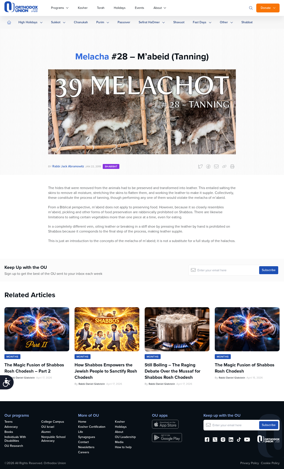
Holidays (120, 8)
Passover (124, 22)
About (158, 8)
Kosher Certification (91, 427)
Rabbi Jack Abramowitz (68, 166)
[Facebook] (208, 166)
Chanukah (81, 22)
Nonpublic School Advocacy (53, 439)
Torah (101, 8)
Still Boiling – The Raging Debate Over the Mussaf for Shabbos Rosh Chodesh (172, 371)
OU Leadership (125, 437)
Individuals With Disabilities (15, 439)
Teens (8, 422)
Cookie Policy (270, 463)
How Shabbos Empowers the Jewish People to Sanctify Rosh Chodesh (106, 371)
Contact (83, 442)
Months (12, 357)
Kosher (83, 8)
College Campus (52, 422)
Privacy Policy (249, 463)
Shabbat (246, 22)
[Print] (232, 166)
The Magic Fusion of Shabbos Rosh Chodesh (244, 368)
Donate (266, 8)
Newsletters (86, 447)
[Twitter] (200, 166)
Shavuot (178, 22)
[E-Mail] (216, 166)
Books (8, 432)
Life (80, 432)
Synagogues (86, 437)
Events (139, 8)
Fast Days (199, 22)
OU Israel (47, 427)
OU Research (13, 446)
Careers (83, 452)
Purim (100, 22)
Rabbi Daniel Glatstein (21, 378)
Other (224, 22)
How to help (123, 447)
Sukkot (55, 22)
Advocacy (11, 427)
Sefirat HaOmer (149, 22)
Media (119, 442)
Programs (57, 8)
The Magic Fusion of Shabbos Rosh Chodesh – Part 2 (34, 368)
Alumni (46, 432)
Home (82, 422)
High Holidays (27, 22)
